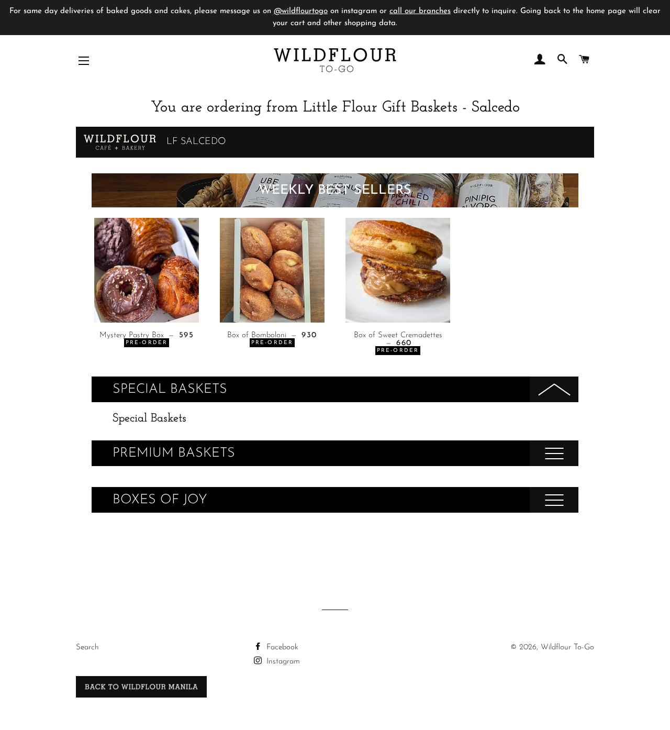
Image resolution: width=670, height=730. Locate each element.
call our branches (420, 11)
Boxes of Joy (160, 499)
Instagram (282, 662)
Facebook (281, 647)
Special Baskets (170, 389)
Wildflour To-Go (567, 647)
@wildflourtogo (301, 11)
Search (87, 647)
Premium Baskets (174, 453)
